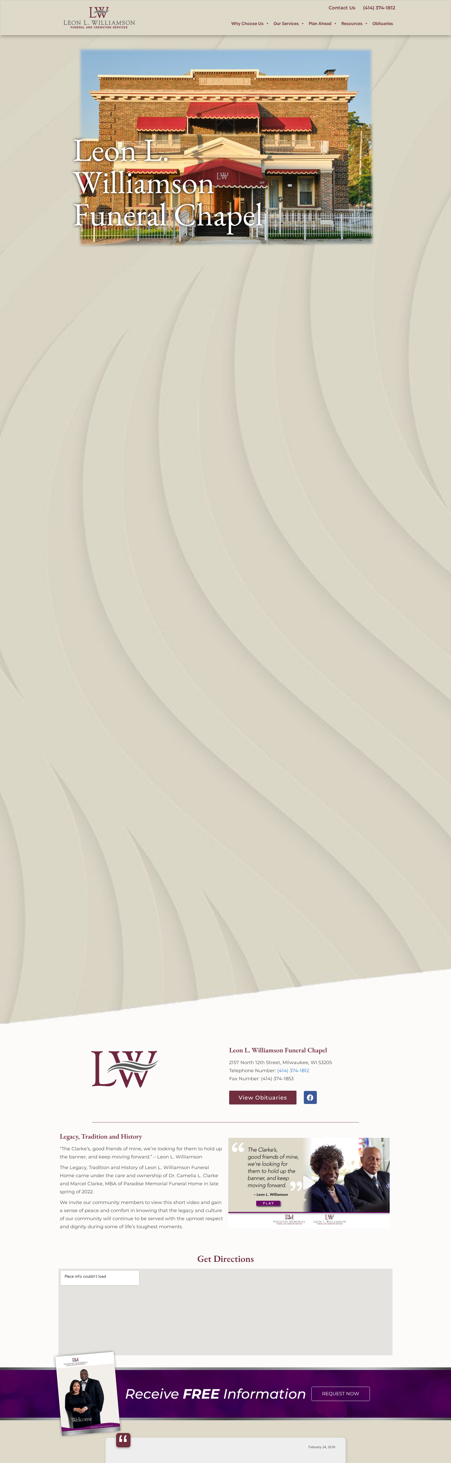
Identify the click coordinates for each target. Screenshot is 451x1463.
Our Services (286, 23)
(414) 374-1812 (293, 1070)
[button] (309, 1183)
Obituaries (382, 23)
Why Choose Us (247, 23)
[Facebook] (310, 1097)
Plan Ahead (320, 23)
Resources (352, 23)
